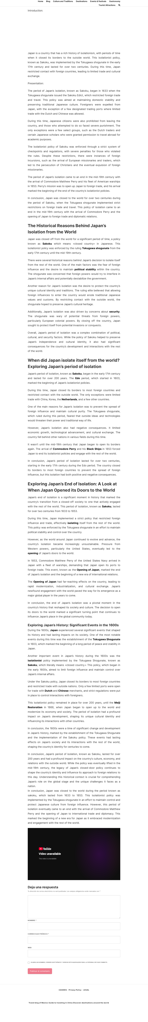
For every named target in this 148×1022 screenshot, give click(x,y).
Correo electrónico (38, 934)
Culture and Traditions (63, 1)
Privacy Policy (75, 990)
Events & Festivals (98, 1)
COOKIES (63, 990)
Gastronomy (114, 1)
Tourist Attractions (107, 5)
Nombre (32, 920)
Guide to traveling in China (61, 1003)
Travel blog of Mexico (38, 1003)
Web (30, 947)
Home (40, 1)
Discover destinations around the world (91, 1003)
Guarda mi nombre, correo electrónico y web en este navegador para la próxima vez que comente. (69, 962)
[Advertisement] (74, 32)
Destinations (81, 1)
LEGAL (86, 990)
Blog (48, 1)
